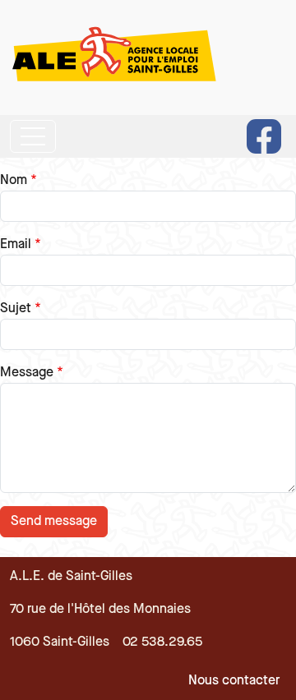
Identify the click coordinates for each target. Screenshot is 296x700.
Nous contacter (234, 680)
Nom (13, 180)
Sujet (15, 308)
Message (26, 372)
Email (15, 244)
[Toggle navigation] (33, 136)
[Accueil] (117, 57)
